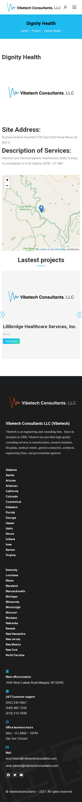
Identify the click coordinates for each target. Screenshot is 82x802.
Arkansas (12, 485)
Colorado (12, 496)
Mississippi (13, 607)
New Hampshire (16, 633)
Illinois (6, 334)
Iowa (9, 544)
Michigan (12, 596)
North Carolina (15, 655)
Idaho (9, 528)
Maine (10, 580)
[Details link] (41, 296)
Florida (10, 512)
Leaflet (42, 249)
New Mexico (13, 644)
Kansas (10, 549)
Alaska (10, 475)
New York (12, 649)
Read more (11, 341)
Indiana (10, 539)
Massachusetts (15, 591)
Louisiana (12, 575)
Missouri (11, 612)
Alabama (11, 469)
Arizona (11, 480)
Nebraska (12, 623)
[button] (41, 209)
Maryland (12, 585)
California (12, 491)
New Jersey (13, 639)
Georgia (11, 517)
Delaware (12, 507)
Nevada (10, 628)
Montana (11, 617)
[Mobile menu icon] (74, 7)
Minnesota (12, 601)
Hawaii (10, 523)
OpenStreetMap (58, 249)
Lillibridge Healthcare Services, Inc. (39, 326)
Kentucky (11, 569)
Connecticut (13, 501)
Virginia (11, 555)
